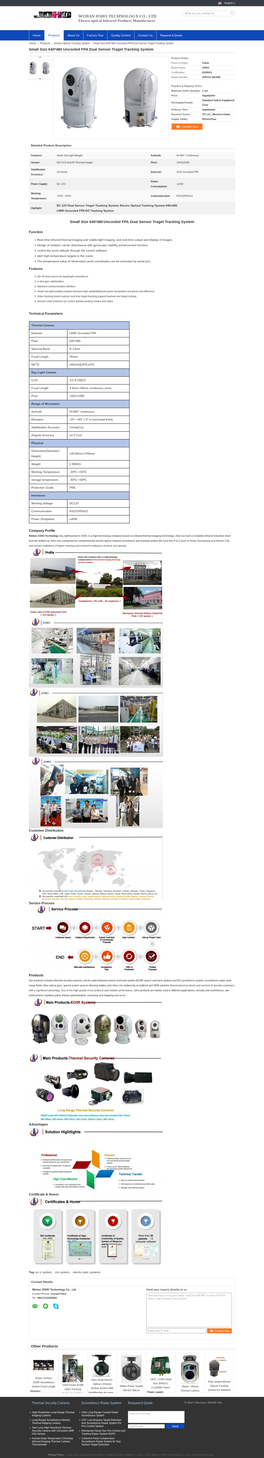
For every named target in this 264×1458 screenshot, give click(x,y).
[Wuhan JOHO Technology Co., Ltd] (51, 13)
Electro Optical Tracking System (72, 43)
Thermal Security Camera (50, 1403)
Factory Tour (95, 35)
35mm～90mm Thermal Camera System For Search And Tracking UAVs (190, 1391)
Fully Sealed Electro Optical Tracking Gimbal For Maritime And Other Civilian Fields (219, 1386)
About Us (73, 35)
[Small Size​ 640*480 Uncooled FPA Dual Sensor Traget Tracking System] (40, 68)
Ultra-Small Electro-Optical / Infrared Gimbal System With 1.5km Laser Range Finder (102, 1384)
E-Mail (189, 1402)
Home (37, 35)
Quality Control (121, 35)
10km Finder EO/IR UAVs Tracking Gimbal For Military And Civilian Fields (73, 1389)
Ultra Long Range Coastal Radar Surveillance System (99, 1414)
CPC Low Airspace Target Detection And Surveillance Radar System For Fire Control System (101, 1423)
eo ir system (44, 1272)
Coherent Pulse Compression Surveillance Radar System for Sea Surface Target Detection (101, 1441)
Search (232, 13)
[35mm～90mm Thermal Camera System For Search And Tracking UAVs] (190, 1369)
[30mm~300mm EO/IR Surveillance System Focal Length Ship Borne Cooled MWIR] (43, 1365)
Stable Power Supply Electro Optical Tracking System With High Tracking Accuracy (131, 1390)
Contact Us (145, 35)
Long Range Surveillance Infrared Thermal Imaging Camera (51, 1422)
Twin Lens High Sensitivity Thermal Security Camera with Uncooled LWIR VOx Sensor (53, 1430)
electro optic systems (86, 1272)
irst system (62, 1272)
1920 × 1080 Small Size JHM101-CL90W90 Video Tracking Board (160, 1384)
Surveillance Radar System (101, 1403)
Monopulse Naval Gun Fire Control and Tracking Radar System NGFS (103, 1432)
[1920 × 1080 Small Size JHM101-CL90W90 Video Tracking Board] (160, 1365)
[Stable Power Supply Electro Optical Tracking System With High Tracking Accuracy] (131, 1369)
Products (54, 35)
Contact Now (190, 126)
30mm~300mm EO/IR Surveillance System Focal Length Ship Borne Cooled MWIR (43, 1383)
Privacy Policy (56, 1454)
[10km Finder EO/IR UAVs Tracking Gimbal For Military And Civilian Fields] (72, 1368)
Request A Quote (171, 35)
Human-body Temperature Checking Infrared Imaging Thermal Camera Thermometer (52, 1441)
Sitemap (200, 1402)
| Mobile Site (214, 1402)
